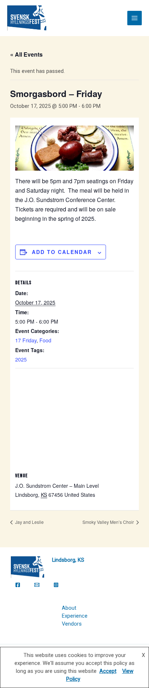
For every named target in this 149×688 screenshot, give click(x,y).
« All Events (26, 54)
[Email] (37, 585)
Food (45, 340)
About (69, 608)
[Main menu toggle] (134, 18)
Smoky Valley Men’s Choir (108, 522)
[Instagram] (56, 585)
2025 (21, 359)
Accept (107, 671)
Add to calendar (62, 251)
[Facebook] (18, 585)
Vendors (72, 624)
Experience (75, 616)
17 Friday (26, 340)
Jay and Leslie (29, 522)
